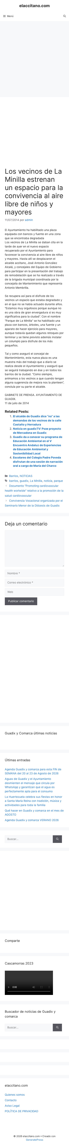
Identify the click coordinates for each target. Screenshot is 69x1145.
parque (58, 480)
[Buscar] (57, 839)
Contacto (11, 1100)
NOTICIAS (26, 476)
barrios (13, 480)
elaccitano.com (34, 5)
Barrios (13, 476)
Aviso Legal (12, 1105)
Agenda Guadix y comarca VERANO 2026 (32, 820)
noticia (48, 480)
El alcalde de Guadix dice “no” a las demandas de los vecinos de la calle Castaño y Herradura (37, 420)
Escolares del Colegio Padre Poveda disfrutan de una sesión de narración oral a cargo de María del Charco (38, 461)
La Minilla (36, 480)
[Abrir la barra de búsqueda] (64, 16)
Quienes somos (15, 1094)
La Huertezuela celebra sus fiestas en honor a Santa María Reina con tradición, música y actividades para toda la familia (33, 801)
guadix (24, 480)
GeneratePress (34, 1139)
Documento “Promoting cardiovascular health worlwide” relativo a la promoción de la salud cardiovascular (34, 490)
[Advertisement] (34, 57)
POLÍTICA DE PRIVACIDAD (21, 1111)
